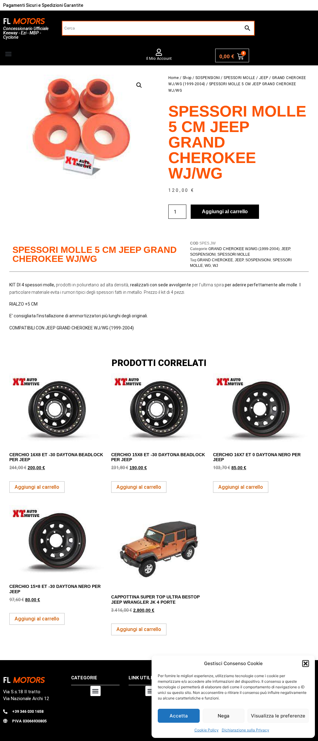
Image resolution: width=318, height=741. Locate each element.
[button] (305, 663)
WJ (215, 265)
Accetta (179, 716)
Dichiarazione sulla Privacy (245, 730)
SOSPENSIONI (207, 78)
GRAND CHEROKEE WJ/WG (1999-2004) (243, 249)
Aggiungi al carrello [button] (37, 487)
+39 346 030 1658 (27, 711)
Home (173, 78)
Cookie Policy (206, 730)
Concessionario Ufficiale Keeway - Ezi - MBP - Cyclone (25, 33)
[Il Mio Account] (158, 52)
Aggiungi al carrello (225, 211)
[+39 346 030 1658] (5, 711)
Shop (187, 78)
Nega (223, 716)
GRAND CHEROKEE (215, 260)
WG (208, 265)
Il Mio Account (159, 58)
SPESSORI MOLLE (239, 78)
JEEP (263, 78)
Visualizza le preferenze (278, 716)
